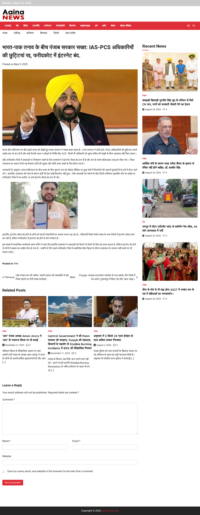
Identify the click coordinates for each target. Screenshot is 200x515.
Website (6, 456)
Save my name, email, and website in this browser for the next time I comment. (50, 471)
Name (6, 441)
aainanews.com (110, 510)
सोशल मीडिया (125, 25)
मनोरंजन (47, 25)
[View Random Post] (188, 25)
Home (8, 25)
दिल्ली (56, 32)
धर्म (96, 25)
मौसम (113, 25)
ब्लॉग (104, 25)
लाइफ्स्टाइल (85, 25)
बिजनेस (72, 25)
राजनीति (35, 25)
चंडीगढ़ (17, 32)
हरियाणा (30, 32)
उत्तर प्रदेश (70, 32)
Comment (8, 399)
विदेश (25, 25)
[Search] (193, 25)
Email (76, 441)
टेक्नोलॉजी (60, 25)
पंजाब (4, 32)
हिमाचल (43, 32)
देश (17, 25)
